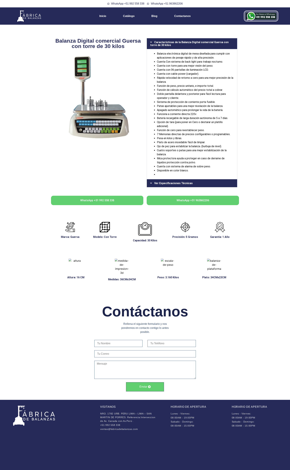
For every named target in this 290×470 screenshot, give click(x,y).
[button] (192, 43)
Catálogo (129, 16)
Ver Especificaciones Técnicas (173, 183)
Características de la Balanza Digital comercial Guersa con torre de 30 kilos (189, 44)
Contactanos (182, 16)
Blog (154, 16)
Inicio (102, 16)
